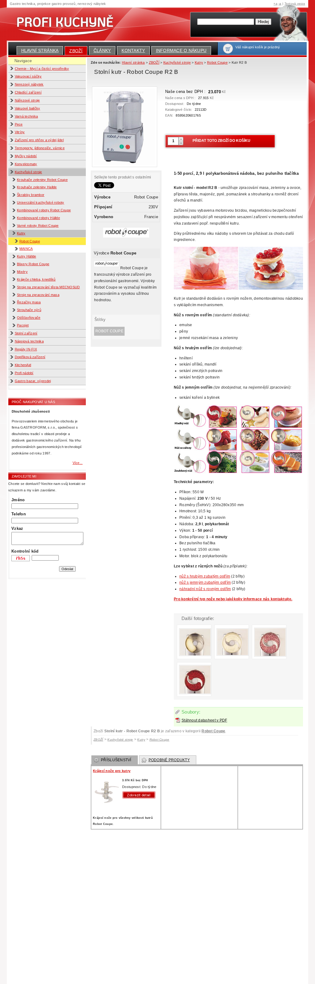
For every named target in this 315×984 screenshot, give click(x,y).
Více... (78, 463)
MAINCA (26, 248)
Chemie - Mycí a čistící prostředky (42, 68)
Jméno (18, 500)
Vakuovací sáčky (28, 76)
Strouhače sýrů (29, 310)
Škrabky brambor (30, 195)
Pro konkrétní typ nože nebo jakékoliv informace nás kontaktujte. (233, 599)
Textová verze (295, 3)
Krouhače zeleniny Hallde (37, 187)
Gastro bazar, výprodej (33, 381)
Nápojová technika (29, 341)
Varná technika (26, 116)
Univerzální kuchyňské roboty (40, 202)
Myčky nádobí (26, 156)
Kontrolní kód (24, 551)
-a (279, 3)
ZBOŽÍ (75, 50)
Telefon (18, 514)
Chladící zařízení (28, 92)
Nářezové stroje (27, 100)
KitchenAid (23, 365)
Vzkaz (17, 528)
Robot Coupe (29, 241)
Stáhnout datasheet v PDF (204, 720)
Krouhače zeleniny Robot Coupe (42, 180)
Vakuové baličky (27, 108)
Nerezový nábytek (29, 84)
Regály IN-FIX (26, 349)
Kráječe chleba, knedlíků (36, 279)
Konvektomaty (26, 164)
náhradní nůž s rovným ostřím (205, 589)
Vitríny (20, 132)
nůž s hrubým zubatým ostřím (204, 576)
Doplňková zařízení (30, 357)
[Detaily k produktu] (140, 795)
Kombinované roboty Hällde (38, 218)
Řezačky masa (29, 302)
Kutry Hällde (26, 256)
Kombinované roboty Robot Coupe (44, 210)
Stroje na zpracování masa (38, 295)
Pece (19, 124)
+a (275, 3)
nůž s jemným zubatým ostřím (205, 582)
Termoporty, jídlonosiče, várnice (40, 148)
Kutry (21, 233)
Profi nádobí (24, 373)
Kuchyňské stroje (28, 172)
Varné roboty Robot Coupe (37, 225)
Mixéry (22, 272)
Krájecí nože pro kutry (111, 771)
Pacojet (23, 325)
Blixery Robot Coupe (33, 264)
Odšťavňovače (28, 317)
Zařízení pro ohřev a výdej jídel (39, 140)
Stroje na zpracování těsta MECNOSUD (48, 287)
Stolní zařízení (26, 333)
